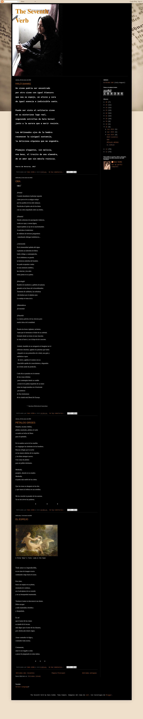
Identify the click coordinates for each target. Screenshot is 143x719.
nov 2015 (111, 129)
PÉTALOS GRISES (25, 422)
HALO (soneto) (23, 83)
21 (107, 116)
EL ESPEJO (21, 519)
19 (107, 121)
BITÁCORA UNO (108, 82)
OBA (17, 181)
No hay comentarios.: (56, 172)
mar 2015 (111, 132)
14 (107, 149)
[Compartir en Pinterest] (75, 172)
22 (107, 113)
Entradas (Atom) (34, 676)
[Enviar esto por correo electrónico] (67, 172)
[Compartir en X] (71, 172)
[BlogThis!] (69, 172)
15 (107, 127)
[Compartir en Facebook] (73, 172)
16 (107, 124)
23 (107, 110)
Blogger (109, 695)
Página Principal (58, 673)
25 (107, 105)
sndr (87, 695)
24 (107, 107)
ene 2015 (111, 135)
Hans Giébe (118, 162)
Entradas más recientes (25, 673)
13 (107, 152)
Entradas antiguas (89, 673)
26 (107, 102)
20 (107, 118)
